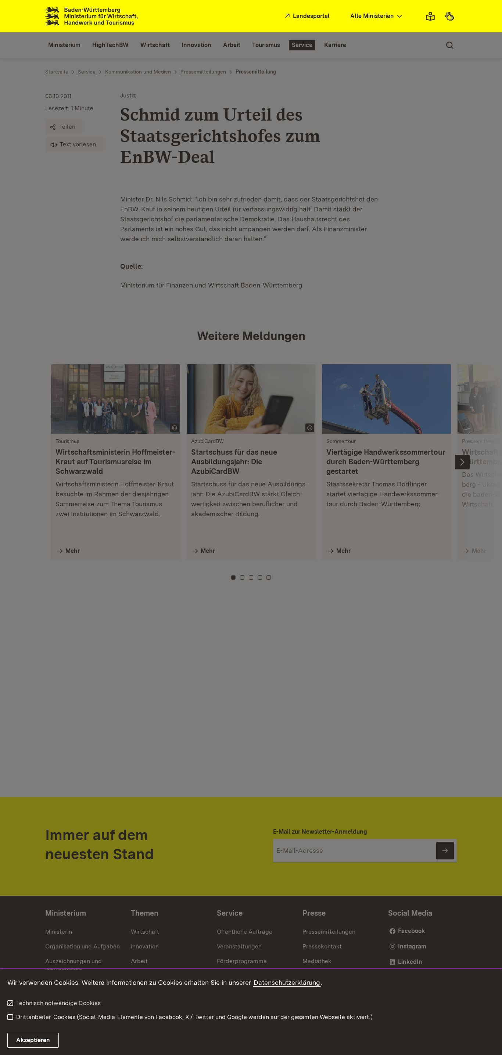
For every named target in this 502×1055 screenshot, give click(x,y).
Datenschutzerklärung (287, 982)
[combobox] (377, 16)
